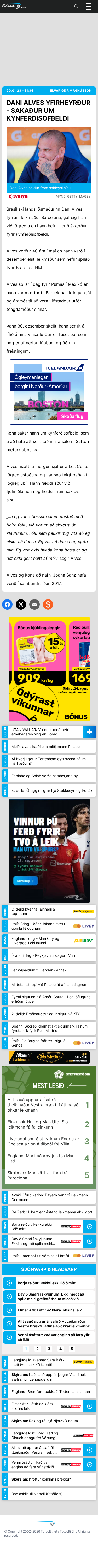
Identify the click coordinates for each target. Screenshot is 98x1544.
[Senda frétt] (34, 604)
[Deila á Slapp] (48, 604)
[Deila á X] (21, 604)
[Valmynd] (88, 6)
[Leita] (76, 6)
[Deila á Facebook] (7, 604)
